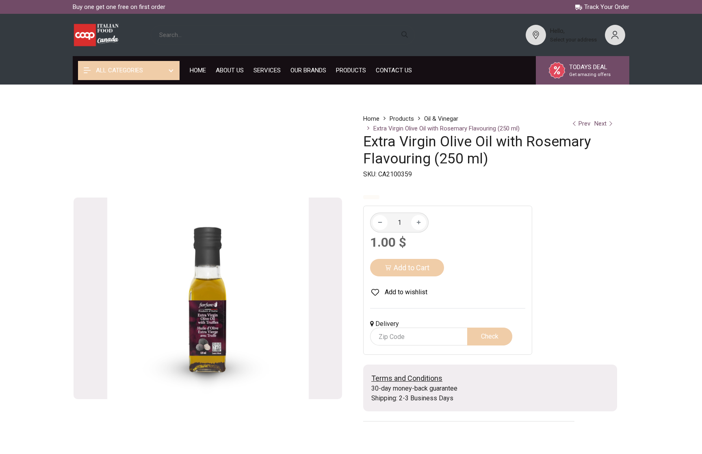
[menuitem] (198, 70)
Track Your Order (606, 7)
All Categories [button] (118, 70)
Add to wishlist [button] (405, 292)
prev (584, 123)
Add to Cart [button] (411, 267)
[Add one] (418, 222)
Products (402, 118)
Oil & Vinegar (441, 118)
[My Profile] (615, 35)
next (600, 123)
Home (371, 118)
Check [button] (489, 336)
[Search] (406, 35)
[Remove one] (380, 222)
